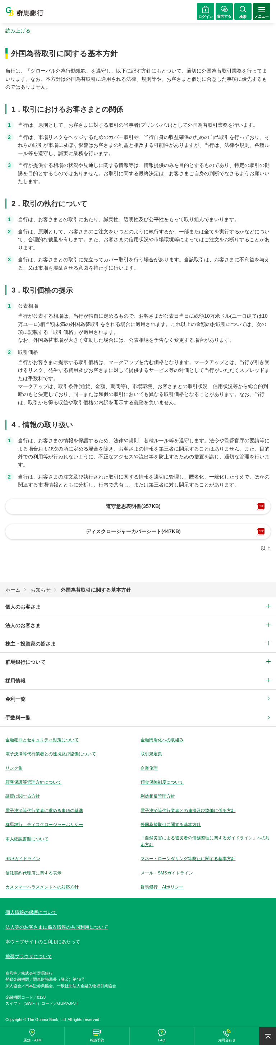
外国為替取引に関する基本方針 (171, 824)
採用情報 (15, 681)
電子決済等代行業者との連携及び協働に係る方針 (188, 810)
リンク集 (14, 768)
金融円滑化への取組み (162, 739)
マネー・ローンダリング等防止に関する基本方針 (188, 858)
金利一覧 (15, 699)
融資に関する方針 (22, 796)
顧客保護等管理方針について (33, 782)
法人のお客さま (23, 625)
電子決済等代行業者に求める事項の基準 (44, 810)
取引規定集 (151, 753)
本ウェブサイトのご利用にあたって (42, 941)
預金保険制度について (162, 782)
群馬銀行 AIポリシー (162, 887)
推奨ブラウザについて (28, 956)
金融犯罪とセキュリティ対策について (42, 739)
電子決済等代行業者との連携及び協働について (50, 753)
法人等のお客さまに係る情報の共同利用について (56, 927)
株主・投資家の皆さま (30, 644)
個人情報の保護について (31, 912)
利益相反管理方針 (158, 796)
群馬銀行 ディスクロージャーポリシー (44, 824)
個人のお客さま (23, 607)
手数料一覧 (18, 717)
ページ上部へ (267, 1036)
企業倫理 (149, 768)
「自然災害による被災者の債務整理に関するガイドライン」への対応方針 (205, 841)
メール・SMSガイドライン (167, 873)
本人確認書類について (27, 838)
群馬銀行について (25, 662)
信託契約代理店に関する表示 (33, 873)
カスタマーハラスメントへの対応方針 (42, 887)
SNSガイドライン (22, 858)
